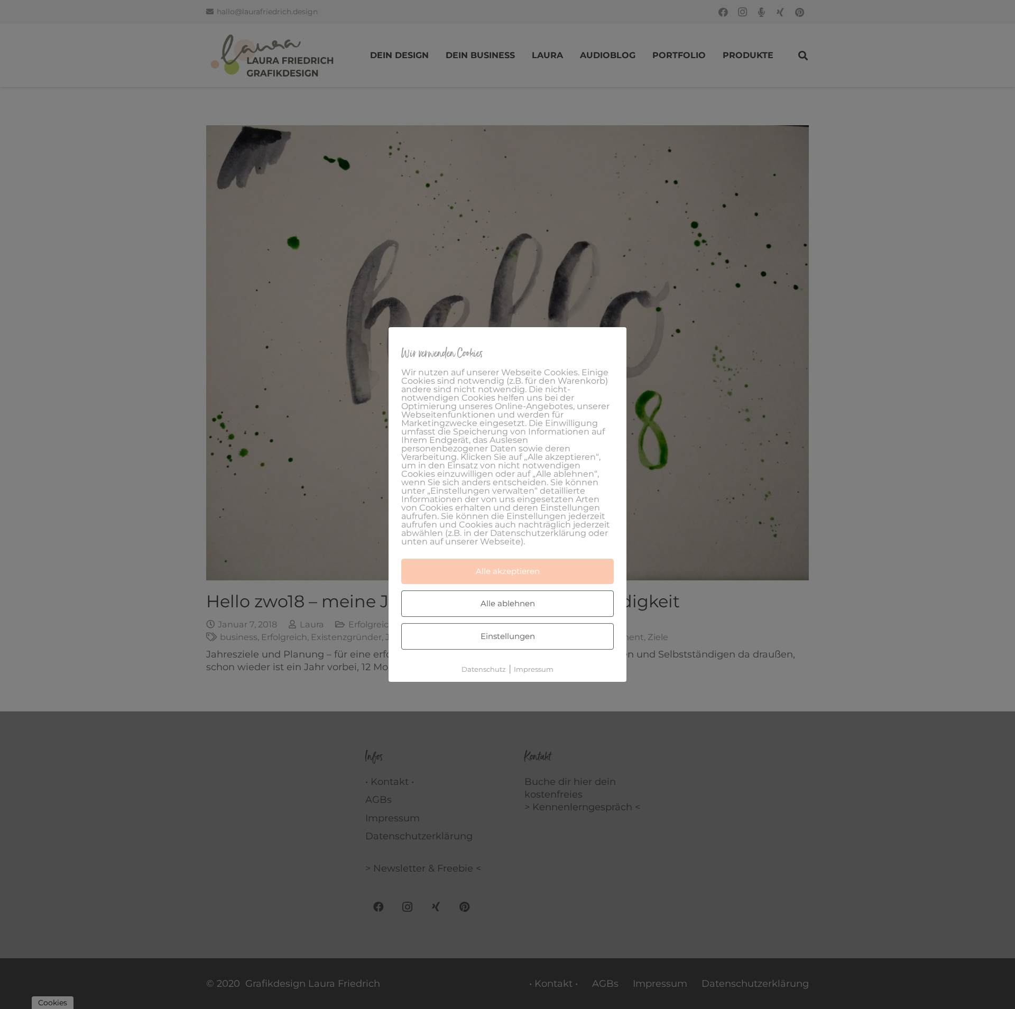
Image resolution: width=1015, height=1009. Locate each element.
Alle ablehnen (508, 603)
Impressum (533, 669)
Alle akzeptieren (508, 571)
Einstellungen (508, 636)
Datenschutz (484, 669)
